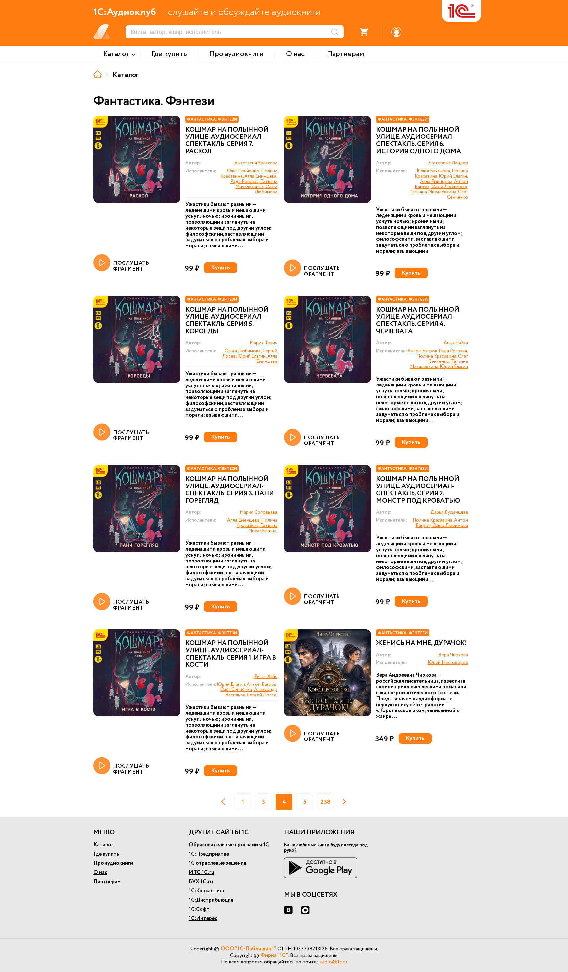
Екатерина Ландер (448, 163)
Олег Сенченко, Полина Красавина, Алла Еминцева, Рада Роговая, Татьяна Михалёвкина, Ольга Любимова (248, 181)
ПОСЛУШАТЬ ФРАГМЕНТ (131, 266)
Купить (220, 267)
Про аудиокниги (113, 863)
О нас (100, 872)
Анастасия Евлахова (255, 163)
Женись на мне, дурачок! (421, 643)
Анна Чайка (456, 343)
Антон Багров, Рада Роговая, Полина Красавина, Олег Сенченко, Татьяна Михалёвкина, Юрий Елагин (437, 358)
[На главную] (97, 74)
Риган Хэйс (265, 676)
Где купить (106, 854)
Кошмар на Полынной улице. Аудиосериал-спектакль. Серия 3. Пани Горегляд (229, 490)
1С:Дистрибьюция (211, 900)
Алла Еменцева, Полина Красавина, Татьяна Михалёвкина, (252, 526)
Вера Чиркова (453, 655)
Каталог (103, 845)
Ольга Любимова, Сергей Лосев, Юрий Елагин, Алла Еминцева (249, 356)
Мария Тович (263, 343)
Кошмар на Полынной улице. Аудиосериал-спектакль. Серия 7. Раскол (227, 140)
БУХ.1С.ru (201, 881)
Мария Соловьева (258, 512)
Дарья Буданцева (449, 512)
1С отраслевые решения (217, 863)
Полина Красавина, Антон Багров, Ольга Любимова (440, 523)
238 (325, 802)
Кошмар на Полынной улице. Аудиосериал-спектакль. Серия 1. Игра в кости (230, 654)
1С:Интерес (203, 918)
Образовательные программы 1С (229, 845)
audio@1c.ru (333, 962)
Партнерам (107, 881)
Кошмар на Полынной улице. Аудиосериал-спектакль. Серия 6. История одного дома (418, 140)
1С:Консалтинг (207, 891)
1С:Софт (199, 909)
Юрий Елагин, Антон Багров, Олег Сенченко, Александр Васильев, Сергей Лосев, (247, 690)
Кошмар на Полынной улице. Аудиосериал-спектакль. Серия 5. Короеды (227, 320)
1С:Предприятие (209, 854)
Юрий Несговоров (448, 662)
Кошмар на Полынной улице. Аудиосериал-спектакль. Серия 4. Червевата (417, 320)
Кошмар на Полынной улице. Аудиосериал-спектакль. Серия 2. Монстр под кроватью (418, 490)
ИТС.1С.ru (201, 872)
